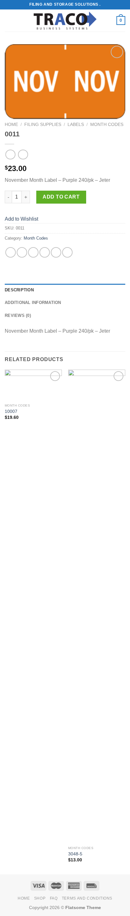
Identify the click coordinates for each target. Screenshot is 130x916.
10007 (11, 411)
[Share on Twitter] (33, 252)
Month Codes (106, 124)
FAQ (54, 898)
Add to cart (61, 196)
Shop (39, 898)
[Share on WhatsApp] (10, 252)
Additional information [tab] (33, 302)
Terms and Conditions (87, 898)
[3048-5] (96, 606)
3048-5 (75, 854)
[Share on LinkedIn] (67, 252)
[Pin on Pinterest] (56, 252)
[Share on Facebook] (22, 252)
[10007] (33, 385)
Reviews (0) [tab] (18, 315)
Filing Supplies (42, 124)
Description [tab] (19, 290)
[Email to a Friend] (44, 252)
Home (11, 124)
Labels (76, 124)
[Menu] (8, 20)
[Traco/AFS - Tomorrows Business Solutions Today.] (65, 21)
